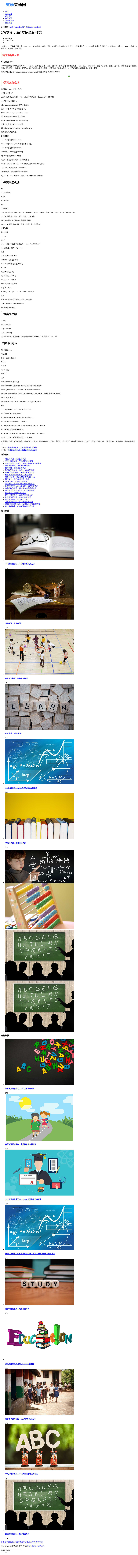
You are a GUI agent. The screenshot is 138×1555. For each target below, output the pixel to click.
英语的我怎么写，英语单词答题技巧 (19, 461)
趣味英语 (8, 16)
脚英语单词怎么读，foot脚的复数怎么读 (20, 1419)
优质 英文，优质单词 (13, 733)
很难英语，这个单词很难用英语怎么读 (19, 484)
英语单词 (37, 27)
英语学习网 (19, 27)
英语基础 (8, 14)
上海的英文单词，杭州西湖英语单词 (19, 502)
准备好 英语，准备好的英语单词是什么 (20, 477)
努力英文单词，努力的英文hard (17, 499)
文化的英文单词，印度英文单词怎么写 (22, 450)
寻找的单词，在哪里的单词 (15, 843)
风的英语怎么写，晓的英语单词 (17, 1534)
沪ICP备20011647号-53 (35, 1546)
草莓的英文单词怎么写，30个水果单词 (19, 490)
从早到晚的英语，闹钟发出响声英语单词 (20, 488)
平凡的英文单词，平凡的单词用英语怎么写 (21, 1474)
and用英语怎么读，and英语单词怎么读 (19, 472)
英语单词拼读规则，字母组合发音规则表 (20, 1144)
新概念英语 (9, 21)
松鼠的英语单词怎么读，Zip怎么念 (18, 475)
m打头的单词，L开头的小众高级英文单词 (21, 788)
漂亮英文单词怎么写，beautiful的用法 (19, 1364)
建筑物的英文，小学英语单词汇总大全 (22, 447)
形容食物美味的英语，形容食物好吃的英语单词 (23, 463)
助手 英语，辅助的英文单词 (15, 493)
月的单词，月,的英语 (13, 623)
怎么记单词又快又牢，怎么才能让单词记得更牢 (23, 1199)
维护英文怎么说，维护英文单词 (17, 1309)
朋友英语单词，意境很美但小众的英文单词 (21, 486)
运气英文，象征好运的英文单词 (17, 479)
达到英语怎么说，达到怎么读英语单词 (19, 470)
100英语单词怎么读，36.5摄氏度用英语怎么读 (22, 504)
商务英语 (8, 23)
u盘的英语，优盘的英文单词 (16, 481)
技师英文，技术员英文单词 (15, 468)
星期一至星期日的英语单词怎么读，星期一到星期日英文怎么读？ (30, 1254)
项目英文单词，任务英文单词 (16, 678)
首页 (7, 11)
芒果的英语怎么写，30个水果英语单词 (19, 1089)
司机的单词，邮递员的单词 (15, 459)
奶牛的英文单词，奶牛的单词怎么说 (19, 495)
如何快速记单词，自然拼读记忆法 (18, 497)
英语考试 (8, 18)
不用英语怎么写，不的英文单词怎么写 (19, 564)
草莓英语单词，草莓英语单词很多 (18, 466)
